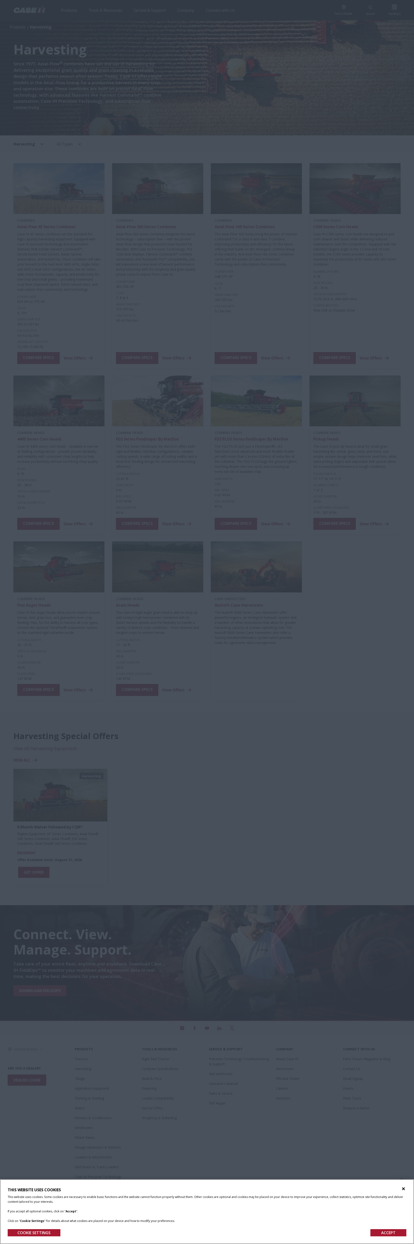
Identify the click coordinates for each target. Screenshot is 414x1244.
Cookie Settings (34, 1232)
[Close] (403, 1189)
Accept (388, 1232)
